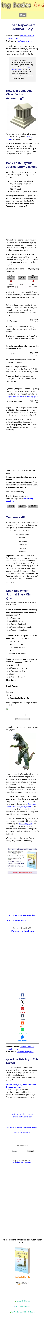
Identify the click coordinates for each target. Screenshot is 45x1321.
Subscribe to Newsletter (20, 698)
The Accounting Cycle (25, 41)
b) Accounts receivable (18, 644)
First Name (10, 680)
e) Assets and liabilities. (18, 630)
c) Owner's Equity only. (18, 624)
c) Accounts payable (17, 647)
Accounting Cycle (25, 823)
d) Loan (12, 650)
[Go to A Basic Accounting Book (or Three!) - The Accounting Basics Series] (22, 874)
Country (9, 692)
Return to (20, 915)
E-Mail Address (12, 686)
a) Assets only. (14, 618)
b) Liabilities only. (16, 621)
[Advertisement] (23, 223)
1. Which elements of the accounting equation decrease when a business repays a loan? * (21, 612)
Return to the (16, 920)
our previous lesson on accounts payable (22, 396)
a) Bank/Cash (14, 641)
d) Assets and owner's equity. (20, 627)
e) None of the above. (17, 653)
